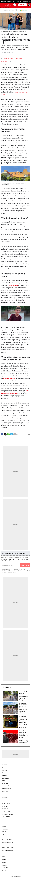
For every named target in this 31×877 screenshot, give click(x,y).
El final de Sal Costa (11, 1)
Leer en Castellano (5, 7)
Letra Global (5, 809)
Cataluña (6, 58)
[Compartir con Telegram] (11, 434)
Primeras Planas (6, 788)
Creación (4, 775)
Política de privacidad (8, 837)
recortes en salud (9, 378)
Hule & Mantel (6, 817)
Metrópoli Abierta (7, 801)
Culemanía (5, 806)
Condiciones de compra (8, 847)
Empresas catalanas (7, 842)
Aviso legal (5, 829)
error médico (13, 285)
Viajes (3, 781)
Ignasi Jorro (4, 61)
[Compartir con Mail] (14, 434)
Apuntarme (25, 565)
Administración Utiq (8, 850)
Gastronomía (5, 786)
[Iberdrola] (23, 10)
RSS (3, 834)
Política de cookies (7, 839)
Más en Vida (7, 687)
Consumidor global (7, 814)
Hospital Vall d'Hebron (16, 58)
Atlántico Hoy (6, 811)
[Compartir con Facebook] (2, 434)
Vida (3, 773)
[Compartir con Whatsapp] (8, 434)
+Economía (5, 783)
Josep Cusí (19, 1)
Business (4, 770)
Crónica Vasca (6, 803)
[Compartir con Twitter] (5, 434)
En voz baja (5, 791)
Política (4, 767)
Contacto (4, 831)
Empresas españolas (7, 845)
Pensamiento (5, 778)
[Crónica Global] (9, 5)
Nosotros (4, 826)
